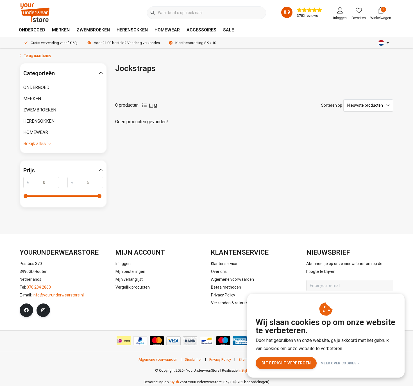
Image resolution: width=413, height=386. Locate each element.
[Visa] (173, 340)
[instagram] (43, 310)
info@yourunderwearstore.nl (58, 295)
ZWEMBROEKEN (93, 30)
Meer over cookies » (340, 363)
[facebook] (26, 310)
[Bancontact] (206, 340)
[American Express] (240, 340)
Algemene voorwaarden (158, 359)
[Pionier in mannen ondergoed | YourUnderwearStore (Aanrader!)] (35, 12)
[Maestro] (223, 340)
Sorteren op (331, 105)
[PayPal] (140, 340)
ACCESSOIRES (201, 30)
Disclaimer (193, 359)
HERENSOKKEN (132, 30)
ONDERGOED (32, 30)
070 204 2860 (39, 287)
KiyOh (174, 382)
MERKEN (61, 30)
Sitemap (245, 359)
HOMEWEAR (167, 30)
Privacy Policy (220, 359)
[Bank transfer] (190, 340)
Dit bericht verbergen (286, 363)
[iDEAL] (124, 340)
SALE (228, 30)
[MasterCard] (157, 340)
